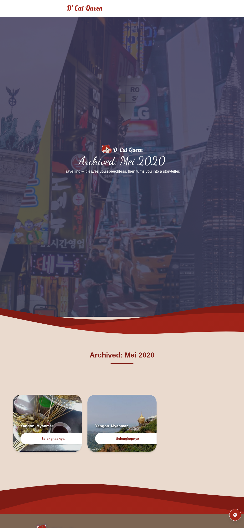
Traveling (200, 8)
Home (177, 8)
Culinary (227, 8)
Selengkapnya (53, 438)
